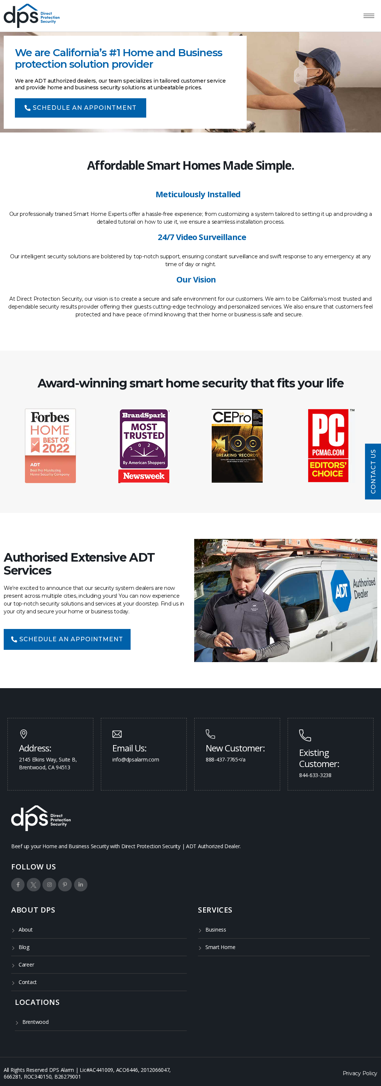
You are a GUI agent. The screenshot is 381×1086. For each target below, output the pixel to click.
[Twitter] (33, 884)
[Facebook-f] (18, 884)
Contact (28, 982)
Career (26, 964)
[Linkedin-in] (80, 884)
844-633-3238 (315, 775)
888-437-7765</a (226, 759)
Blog (24, 947)
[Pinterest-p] (64, 884)
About (26, 929)
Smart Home (220, 947)
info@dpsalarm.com (135, 759)
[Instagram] (49, 884)
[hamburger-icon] (369, 16)
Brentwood (35, 1021)
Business (215, 929)
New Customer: (235, 748)
